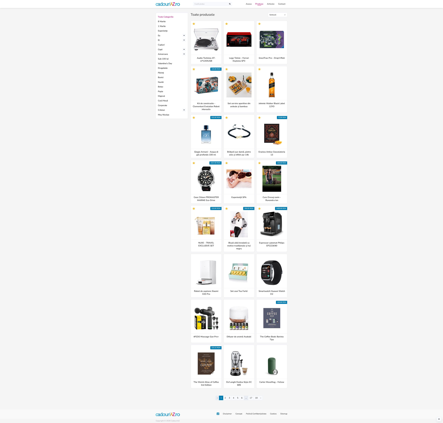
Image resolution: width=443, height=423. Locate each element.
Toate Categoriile (165, 16)
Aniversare (163, 54)
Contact (281, 4)
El (159, 40)
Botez (160, 86)
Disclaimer (227, 414)
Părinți (161, 72)
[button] (184, 35)
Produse (259, 4)
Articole (270, 4)
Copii (160, 49)
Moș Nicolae (163, 114)
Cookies (273, 414)
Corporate (162, 105)
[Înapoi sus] (439, 419)
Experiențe (163, 30)
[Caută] (230, 4)
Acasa (249, 4)
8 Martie (162, 21)
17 (251, 397)
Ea (159, 35)
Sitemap (283, 414)
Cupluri (161, 44)
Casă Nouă (163, 100)
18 (256, 397)
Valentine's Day (165, 63)
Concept (238, 414)
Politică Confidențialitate (256, 414)
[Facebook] (218, 414)
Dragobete (163, 68)
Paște (160, 91)
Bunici (160, 77)
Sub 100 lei (163, 58)
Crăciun (161, 110)
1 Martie (162, 26)
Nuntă (160, 82)
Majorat (161, 96)
